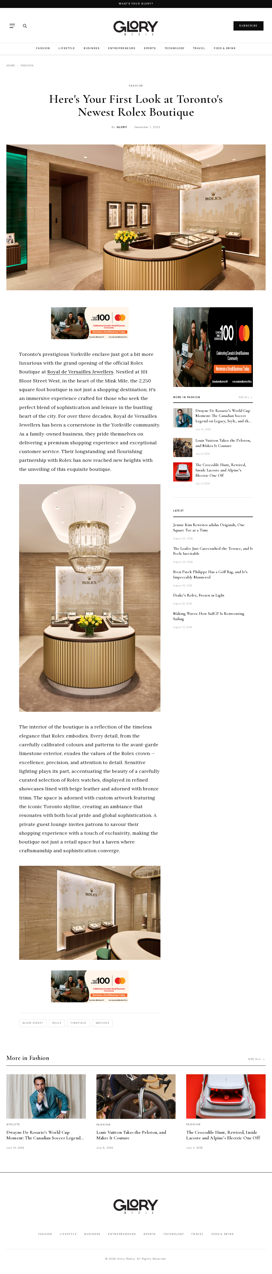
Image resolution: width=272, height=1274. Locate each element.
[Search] (24, 25)
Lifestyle (66, 48)
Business (92, 48)
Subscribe (248, 25)
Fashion (43, 48)
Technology (175, 48)
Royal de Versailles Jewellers (80, 372)
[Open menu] (12, 26)
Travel (199, 48)
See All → (257, 1059)
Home (10, 65)
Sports (150, 48)
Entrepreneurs (121, 48)
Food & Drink (225, 48)
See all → (246, 397)
